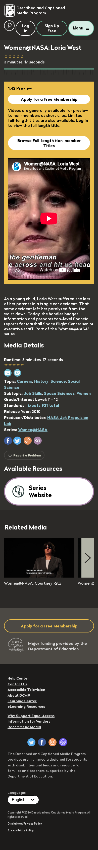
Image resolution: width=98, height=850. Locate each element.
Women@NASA (32, 429)
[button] (8, 441)
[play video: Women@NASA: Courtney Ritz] (39, 576)
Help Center (18, 678)
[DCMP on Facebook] (42, 742)
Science (58, 381)
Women (84, 393)
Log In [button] (25, 28)
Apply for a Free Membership (49, 99)
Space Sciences (59, 393)
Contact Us (17, 684)
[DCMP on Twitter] (31, 742)
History (41, 381)
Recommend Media (24, 727)
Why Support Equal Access (31, 716)
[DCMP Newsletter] (63, 742)
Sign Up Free (51, 28)
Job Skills (33, 393)
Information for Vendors (29, 721)
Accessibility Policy (21, 830)
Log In (82, 120)
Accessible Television (26, 689)
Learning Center (22, 701)
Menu (78, 28)
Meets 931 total (43, 405)
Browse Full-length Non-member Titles (49, 143)
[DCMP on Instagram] (52, 742)
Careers (24, 381)
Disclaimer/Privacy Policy (25, 823)
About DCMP (19, 695)
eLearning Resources (26, 706)
